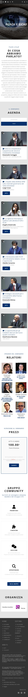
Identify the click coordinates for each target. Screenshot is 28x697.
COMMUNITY (6, 639)
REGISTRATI (6, 633)
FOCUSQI (18, 628)
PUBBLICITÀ (6, 637)
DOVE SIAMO (6, 626)
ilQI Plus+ (13, 459)
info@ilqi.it (4, 661)
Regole (5, 686)
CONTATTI (6, 628)
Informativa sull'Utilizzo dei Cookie (11, 684)
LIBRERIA (18, 631)
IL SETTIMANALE (20, 626)
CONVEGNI (19, 640)
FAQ (4, 631)
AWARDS (18, 642)
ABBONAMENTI (7, 635)
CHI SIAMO (6, 624)
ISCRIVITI (14, 465)
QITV (4, 648)
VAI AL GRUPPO (14, 584)
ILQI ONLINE (19, 624)
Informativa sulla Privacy (9, 682)
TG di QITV (6, 650)
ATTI (6, 193)
